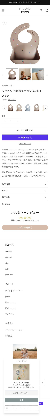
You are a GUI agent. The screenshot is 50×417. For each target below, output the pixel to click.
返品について (10, 302)
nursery (8, 251)
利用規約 (9, 336)
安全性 (8, 297)
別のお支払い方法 (25, 144)
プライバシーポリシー (14, 330)
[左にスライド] (3, 75)
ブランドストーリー (13, 291)
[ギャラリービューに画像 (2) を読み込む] (25, 74)
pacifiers (9, 275)
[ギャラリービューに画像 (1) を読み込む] (12, 74)
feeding (8, 257)
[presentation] (46, 108)
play (7, 263)
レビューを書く (25, 227)
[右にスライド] (47, 75)
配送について (12, 99)
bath (7, 269)
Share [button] (7, 204)
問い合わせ (9, 314)
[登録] (42, 382)
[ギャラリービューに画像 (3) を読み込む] (38, 74)
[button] (3, 10)
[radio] (10, 108)
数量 (3, 116)
